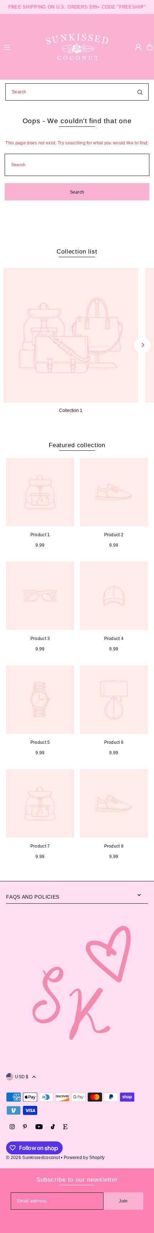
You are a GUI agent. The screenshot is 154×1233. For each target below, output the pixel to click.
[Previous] (12, 7)
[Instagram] (12, 1127)
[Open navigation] (19, 46)
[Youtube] (39, 1127)
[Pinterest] (25, 1127)
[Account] (138, 47)
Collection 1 (70, 410)
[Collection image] (71, 335)
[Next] (141, 7)
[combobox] (77, 92)
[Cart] (150, 47)
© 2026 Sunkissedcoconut (33, 1157)
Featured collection (77, 445)
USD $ (22, 1076)
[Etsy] (65, 1127)
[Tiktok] (53, 1127)
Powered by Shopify (84, 1157)
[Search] (140, 92)
